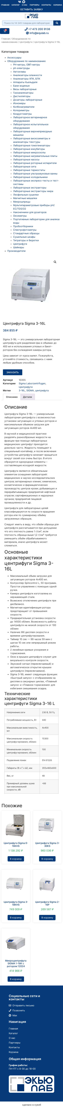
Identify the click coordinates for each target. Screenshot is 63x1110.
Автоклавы (19, 71)
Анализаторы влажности (27, 75)
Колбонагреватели (23, 106)
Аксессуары (14, 57)
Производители (16, 250)
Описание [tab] (12, 396)
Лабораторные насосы (26, 159)
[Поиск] (57, 23)
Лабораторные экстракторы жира (33, 191)
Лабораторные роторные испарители (35, 163)
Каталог (15, 5)
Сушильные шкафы (24, 236)
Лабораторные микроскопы (29, 152)
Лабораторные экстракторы (29, 187)
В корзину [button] (16, 858)
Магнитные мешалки (25, 198)
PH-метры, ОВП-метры (26, 64)
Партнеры (34, 5)
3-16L (22, 390)
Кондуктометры (22, 113)
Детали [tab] (27, 396)
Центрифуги (25, 42)
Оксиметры (20, 215)
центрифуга (42, 390)
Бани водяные (21, 85)
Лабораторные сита (24, 166)
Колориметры (21, 110)
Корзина (57, 5)
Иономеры (19, 103)
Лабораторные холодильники (30, 177)
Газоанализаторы (23, 92)
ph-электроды (21, 68)
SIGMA (30, 390)
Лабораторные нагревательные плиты (35, 156)
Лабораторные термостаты (29, 170)
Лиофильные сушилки (26, 194)
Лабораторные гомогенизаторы (31, 145)
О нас (24, 5)
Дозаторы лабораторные (27, 99)
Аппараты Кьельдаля (25, 82)
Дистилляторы (21, 96)
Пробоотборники (23, 226)
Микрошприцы (21, 201)
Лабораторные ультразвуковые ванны (35, 173)
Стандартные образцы (26, 233)
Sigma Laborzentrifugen (32, 383)
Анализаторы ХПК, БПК (26, 78)
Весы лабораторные (24, 89)
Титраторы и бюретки (26, 240)
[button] (55, 262)
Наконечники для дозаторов (29, 212)
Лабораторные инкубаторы (29, 148)
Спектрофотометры (24, 229)
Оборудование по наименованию (26, 61)
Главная (5, 5)
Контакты (46, 5)
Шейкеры (18, 247)
